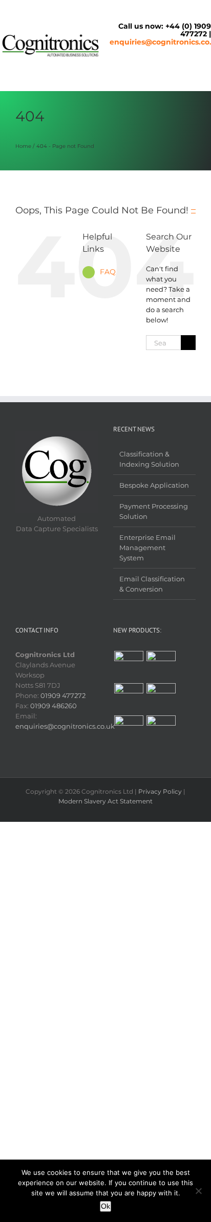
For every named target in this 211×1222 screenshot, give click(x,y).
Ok (105, 1206)
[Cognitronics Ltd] (50, 36)
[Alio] (128, 665)
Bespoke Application (154, 485)
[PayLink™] (160, 698)
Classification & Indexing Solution (149, 459)
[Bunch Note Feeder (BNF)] (160, 730)
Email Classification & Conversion (152, 584)
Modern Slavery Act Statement (105, 801)
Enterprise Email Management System (147, 547)
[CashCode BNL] (128, 730)
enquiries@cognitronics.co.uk (65, 726)
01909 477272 (63, 695)
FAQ (108, 271)
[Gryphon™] (160, 665)
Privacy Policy (160, 791)
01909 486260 (53, 706)
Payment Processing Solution (153, 511)
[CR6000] (128, 698)
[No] (198, 1191)
